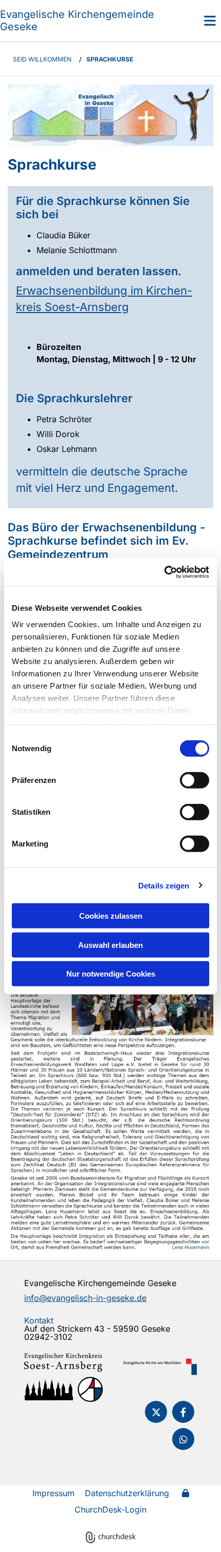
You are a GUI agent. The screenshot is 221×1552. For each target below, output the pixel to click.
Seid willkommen (42, 59)
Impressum (53, 1493)
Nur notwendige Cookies (110, 973)
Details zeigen (163, 885)
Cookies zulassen (110, 916)
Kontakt (38, 1320)
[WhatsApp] (183, 1439)
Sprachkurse (109, 59)
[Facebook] (183, 1412)
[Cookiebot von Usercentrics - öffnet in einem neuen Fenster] (164, 571)
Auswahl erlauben (110, 944)
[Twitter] (156, 1412)
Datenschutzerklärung (127, 1493)
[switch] (194, 780)
